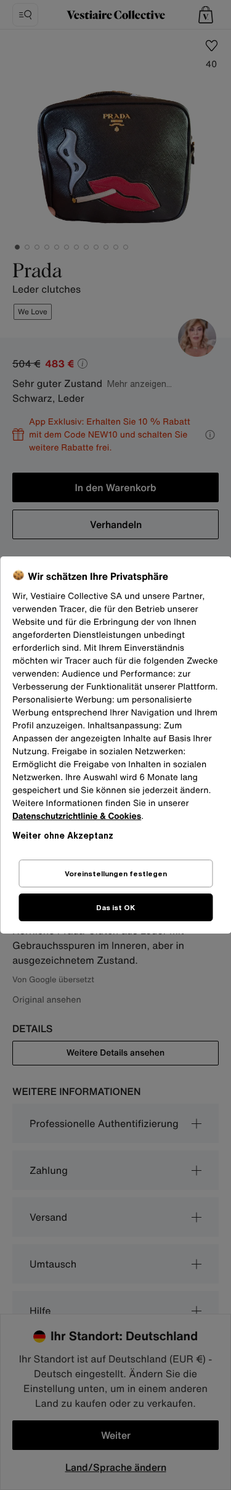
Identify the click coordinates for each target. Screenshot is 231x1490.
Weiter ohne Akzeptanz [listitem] (62, 835)
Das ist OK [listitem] (115, 907)
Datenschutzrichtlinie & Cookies (76, 816)
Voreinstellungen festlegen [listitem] (116, 873)
